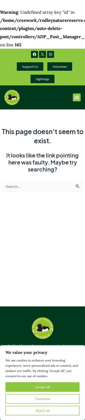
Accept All (42, 387)
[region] (42, 382)
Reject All (42, 411)
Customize (42, 399)
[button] (77, 97)
